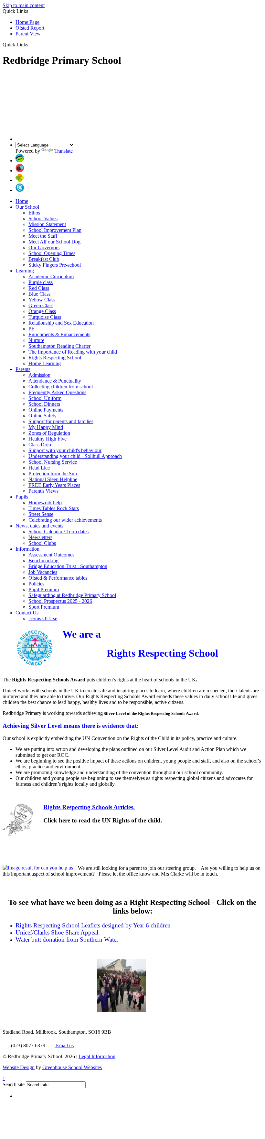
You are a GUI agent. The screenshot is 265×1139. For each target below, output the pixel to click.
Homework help (45, 502)
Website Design (19, 1067)
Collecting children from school (60, 386)
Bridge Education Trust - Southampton (67, 566)
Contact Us (27, 612)
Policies (36, 583)
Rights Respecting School (54, 357)
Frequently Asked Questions (57, 392)
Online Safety (42, 415)
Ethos (34, 212)
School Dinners (44, 404)
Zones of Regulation (49, 433)
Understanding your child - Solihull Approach (75, 456)
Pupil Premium (43, 589)
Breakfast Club (43, 259)
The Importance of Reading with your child (72, 352)
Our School (27, 207)
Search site (14, 1084)
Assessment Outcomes (51, 554)
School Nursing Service (52, 462)
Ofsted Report (30, 28)
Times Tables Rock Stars (53, 508)
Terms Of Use (42, 618)
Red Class (38, 288)
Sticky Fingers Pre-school (54, 265)
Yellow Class (41, 299)
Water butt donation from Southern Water (67, 939)
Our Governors (43, 247)
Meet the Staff (42, 236)
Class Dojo (39, 444)
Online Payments (45, 410)
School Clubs (42, 543)
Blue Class (39, 294)
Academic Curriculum (51, 276)
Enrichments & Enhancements (59, 334)
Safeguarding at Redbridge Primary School (72, 595)
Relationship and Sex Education (61, 323)
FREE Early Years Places (54, 485)
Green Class (40, 305)
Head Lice (39, 467)
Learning (25, 270)
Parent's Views (43, 491)
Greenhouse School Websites (72, 1067)
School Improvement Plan (54, 230)
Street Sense (40, 514)
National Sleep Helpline (52, 479)
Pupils (22, 496)
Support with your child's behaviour (64, 450)
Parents (23, 369)
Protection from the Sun (52, 473)
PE (31, 328)
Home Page (27, 22)
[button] (30, 44)
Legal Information (97, 1056)
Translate (63, 151)
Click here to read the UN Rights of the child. (100, 820)
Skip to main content (24, 5)
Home (22, 201)
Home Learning (44, 363)
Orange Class (42, 311)
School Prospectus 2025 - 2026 (60, 601)
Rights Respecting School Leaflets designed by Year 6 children (93, 925)
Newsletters (40, 537)
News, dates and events (39, 525)
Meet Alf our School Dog (54, 241)
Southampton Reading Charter (59, 346)
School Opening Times (51, 253)
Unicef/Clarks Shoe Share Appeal (57, 932)
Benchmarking (43, 560)
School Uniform (44, 398)
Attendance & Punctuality (54, 381)
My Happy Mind (45, 427)
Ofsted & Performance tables (57, 578)
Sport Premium (43, 607)
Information (27, 549)
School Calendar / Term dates (58, 531)
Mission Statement (47, 224)
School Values (43, 218)
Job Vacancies (42, 572)
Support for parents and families (60, 421)
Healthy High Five (47, 438)
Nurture (36, 340)
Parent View (28, 33)
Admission (39, 375)
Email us (64, 1045)
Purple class (40, 282)
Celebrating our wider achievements (65, 520)
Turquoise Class (44, 317)
